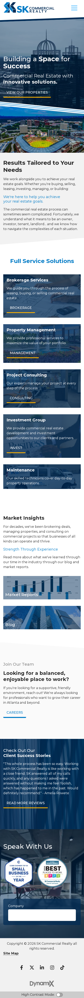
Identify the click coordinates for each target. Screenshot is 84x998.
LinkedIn (42, 967)
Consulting (21, 398)
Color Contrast (59, 995)
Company (16, 906)
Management (23, 353)
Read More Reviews (26, 803)
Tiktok (62, 967)
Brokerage (21, 308)
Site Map (11, 953)
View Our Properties (27, 92)
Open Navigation (74, 8)
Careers (15, 712)
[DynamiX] (42, 983)
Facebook (22, 967)
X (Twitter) (32, 967)
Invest (16, 448)
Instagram (52, 967)
